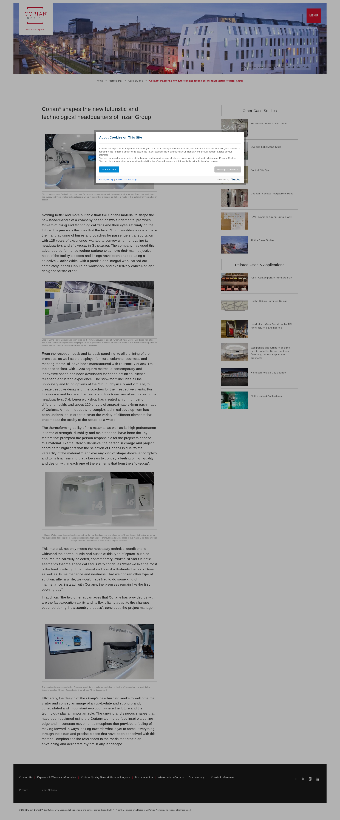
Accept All (109, 169)
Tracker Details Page (126, 179)
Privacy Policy (106, 179)
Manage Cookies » (227, 169)
